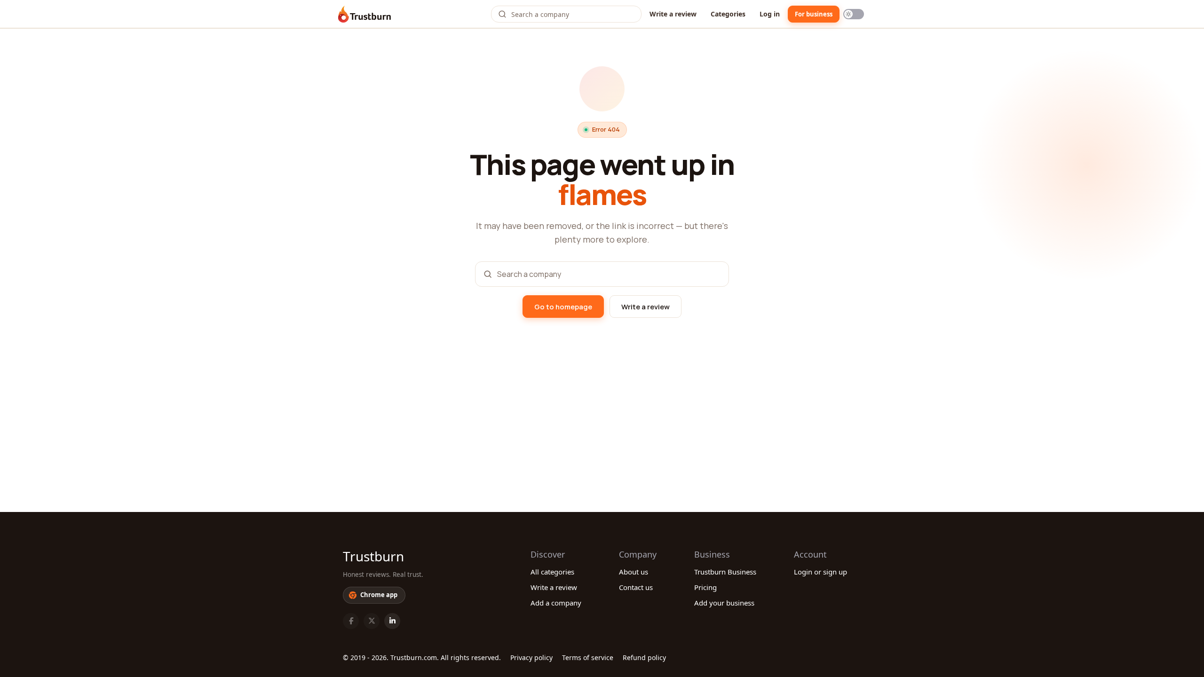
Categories (728, 13)
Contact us (636, 587)
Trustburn (373, 556)
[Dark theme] (853, 14)
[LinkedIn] (392, 621)
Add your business (724, 602)
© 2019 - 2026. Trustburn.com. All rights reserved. (422, 657)
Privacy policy (531, 657)
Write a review (673, 13)
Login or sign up (820, 571)
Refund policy (644, 657)
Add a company (556, 602)
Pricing (705, 587)
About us (633, 571)
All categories (552, 571)
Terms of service (587, 657)
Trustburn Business (725, 571)
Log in (770, 13)
